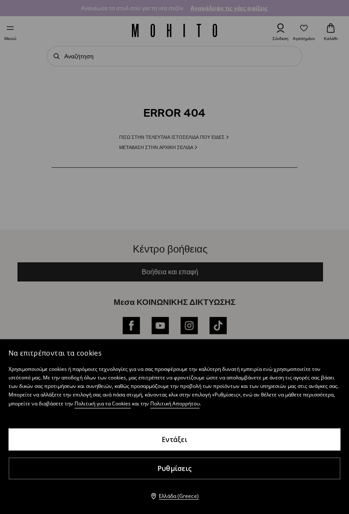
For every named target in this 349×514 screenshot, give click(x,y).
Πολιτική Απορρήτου (175, 403)
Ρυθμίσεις (174, 468)
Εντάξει (174, 439)
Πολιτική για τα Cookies (102, 403)
